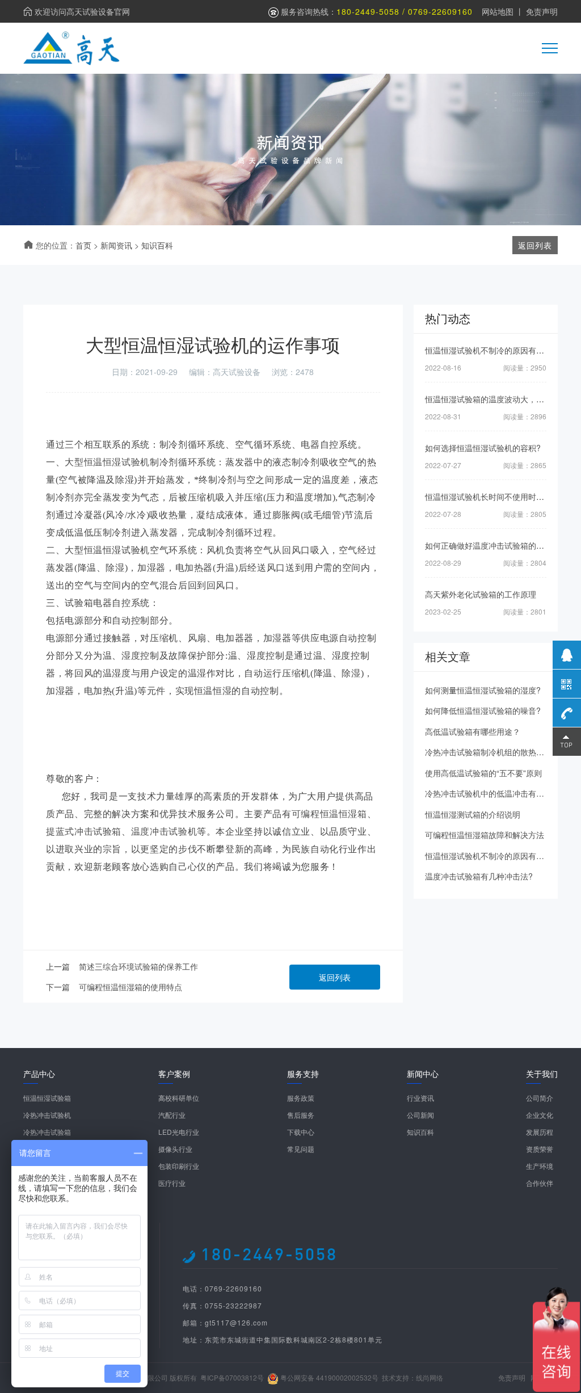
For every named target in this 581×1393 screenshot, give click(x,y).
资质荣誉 (539, 1149)
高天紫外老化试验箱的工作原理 (480, 594)
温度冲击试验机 (164, 831)
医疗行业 (172, 1183)
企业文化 (539, 1115)
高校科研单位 (178, 1097)
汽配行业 (172, 1115)
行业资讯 (420, 1097)
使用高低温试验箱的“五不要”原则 (483, 772)
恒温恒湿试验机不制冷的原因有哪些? (491, 350)
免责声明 (542, 11)
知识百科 (157, 245)
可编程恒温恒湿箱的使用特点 (130, 986)
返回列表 (335, 977)
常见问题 (300, 1149)
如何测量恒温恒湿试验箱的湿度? (483, 690)
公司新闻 (420, 1115)
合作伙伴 (539, 1183)
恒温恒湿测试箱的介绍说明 (472, 814)
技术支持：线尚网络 (412, 1377)
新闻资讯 (116, 245)
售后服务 (300, 1115)
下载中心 (300, 1132)
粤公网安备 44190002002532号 (329, 1377)
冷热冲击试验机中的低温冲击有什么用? (495, 793)
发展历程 (539, 1132)
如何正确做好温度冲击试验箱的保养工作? (498, 545)
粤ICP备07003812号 (232, 1377)
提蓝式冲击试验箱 (83, 831)
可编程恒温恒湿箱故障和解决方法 (484, 834)
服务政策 (300, 1097)
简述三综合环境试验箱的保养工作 (138, 966)
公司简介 (539, 1097)
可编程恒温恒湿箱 (329, 814)
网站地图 (497, 11)
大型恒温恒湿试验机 (107, 462)
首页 (83, 245)
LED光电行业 (178, 1132)
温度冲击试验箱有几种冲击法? (479, 876)
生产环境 (539, 1166)
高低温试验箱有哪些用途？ (472, 731)
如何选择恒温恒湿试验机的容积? (483, 447)
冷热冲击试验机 (47, 1115)
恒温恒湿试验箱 (47, 1097)
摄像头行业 (175, 1149)
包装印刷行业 (178, 1166)
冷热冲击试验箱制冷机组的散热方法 (488, 751)
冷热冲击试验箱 (47, 1132)
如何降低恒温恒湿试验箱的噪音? (483, 710)
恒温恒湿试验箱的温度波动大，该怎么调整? (502, 399)
